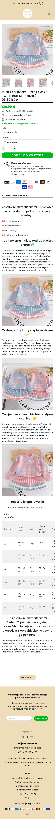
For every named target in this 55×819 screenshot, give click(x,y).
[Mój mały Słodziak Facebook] (23, 737)
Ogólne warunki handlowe (27, 782)
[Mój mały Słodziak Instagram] (31, 737)
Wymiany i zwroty (27, 793)
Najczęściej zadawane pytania (27, 778)
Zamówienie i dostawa (27, 785)
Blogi (27, 797)
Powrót (29, 677)
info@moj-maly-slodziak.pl (27, 747)
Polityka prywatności (27, 789)
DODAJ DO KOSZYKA (27, 155)
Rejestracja (41, 718)
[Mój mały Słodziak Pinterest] (27, 737)
